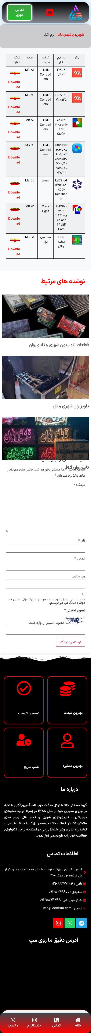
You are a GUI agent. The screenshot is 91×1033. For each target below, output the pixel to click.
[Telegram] (81, 923)
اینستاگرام (34, 1025)
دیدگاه (79, 485)
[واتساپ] (13, 1020)
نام (81, 540)
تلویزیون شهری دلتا (71, 34)
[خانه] (78, 1020)
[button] (49, 12)
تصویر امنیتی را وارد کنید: (46, 623)
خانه (78, 1025)
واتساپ (13, 1025)
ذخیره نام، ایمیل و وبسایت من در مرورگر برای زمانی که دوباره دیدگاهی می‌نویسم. (47, 601)
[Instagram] (58, 923)
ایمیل (79, 558)
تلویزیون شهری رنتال (71, 406)
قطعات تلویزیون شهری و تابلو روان (59, 345)
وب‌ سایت (78, 576)
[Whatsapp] (70, 923)
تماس (56, 1025)
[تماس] (56, 1020)
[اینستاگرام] (34, 1020)
